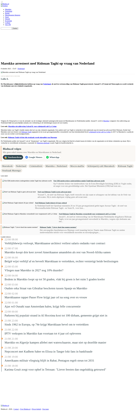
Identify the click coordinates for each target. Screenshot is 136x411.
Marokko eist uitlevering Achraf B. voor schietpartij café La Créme (32, 126)
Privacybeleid (36, 409)
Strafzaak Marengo (11, 170)
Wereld (7, 19)
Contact (16, 409)
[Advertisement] (64, 44)
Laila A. (4, 79)
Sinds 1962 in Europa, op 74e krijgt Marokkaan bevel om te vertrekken (47, 324)
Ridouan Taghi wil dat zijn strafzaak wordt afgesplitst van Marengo (32, 137)
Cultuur (7, 23)
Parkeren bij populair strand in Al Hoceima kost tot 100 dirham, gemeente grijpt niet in (56, 315)
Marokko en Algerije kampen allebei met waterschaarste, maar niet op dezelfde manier (55, 342)
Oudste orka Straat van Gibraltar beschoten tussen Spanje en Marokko (46, 288)
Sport (7, 17)
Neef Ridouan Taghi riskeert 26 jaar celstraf (51, 203)
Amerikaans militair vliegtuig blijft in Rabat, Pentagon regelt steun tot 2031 (49, 360)
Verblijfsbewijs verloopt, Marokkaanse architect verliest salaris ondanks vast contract (55, 243)
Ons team (45, 409)
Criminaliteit (36, 166)
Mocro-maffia (77, 166)
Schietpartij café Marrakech (101, 166)
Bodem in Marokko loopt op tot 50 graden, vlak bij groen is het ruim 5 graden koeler (55, 279)
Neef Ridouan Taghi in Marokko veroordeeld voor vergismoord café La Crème (87, 214)
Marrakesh (7, 166)
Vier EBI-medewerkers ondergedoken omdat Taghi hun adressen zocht (79, 181)
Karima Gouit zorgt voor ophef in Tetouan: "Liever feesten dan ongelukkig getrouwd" (55, 369)
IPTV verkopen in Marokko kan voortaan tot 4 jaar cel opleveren (43, 333)
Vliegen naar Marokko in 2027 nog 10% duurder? (34, 270)
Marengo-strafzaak (43, 143)
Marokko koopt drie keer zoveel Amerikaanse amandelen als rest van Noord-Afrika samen (58, 252)
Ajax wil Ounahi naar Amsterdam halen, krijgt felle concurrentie (43, 306)
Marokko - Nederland (56, 166)
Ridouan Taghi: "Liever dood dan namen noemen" (58, 227)
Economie (8, 21)
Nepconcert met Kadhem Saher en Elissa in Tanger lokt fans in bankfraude (48, 351)
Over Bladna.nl (25, 409)
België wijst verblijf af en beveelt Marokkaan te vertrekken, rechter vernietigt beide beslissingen (61, 261)
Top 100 (8, 25)
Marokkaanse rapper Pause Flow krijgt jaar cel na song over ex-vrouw (46, 297)
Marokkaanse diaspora (12, 15)
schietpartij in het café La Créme (100, 132)
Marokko (8, 9)
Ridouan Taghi (26, 132)
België (7, 13)
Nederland (8, 11)
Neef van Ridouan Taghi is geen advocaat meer (54, 192)
